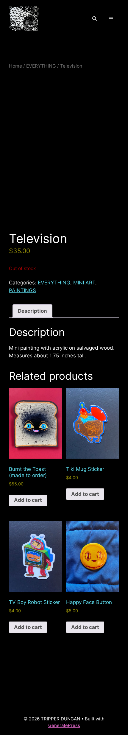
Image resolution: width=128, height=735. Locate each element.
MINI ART (84, 283)
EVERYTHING (41, 66)
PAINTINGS (22, 290)
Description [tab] (32, 311)
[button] (94, 19)
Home (15, 66)
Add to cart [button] (28, 500)
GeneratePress (64, 725)
